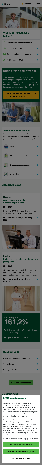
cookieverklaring (18, 435)
